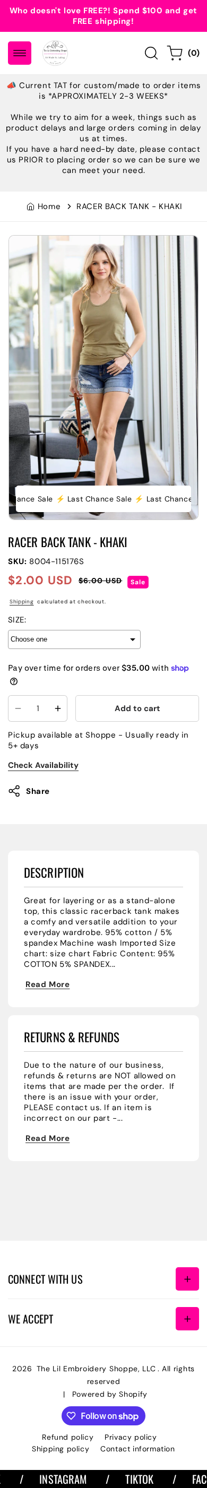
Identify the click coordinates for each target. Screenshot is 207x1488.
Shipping (22, 601)
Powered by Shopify (110, 1394)
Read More (47, 984)
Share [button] (38, 791)
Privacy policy (131, 1437)
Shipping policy (60, 1449)
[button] (19, 53)
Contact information (137, 1449)
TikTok (125, 1479)
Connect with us (45, 1279)
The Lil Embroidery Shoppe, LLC (96, 1368)
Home (49, 206)
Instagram (49, 1479)
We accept (30, 1319)
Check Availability (43, 765)
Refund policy (67, 1437)
